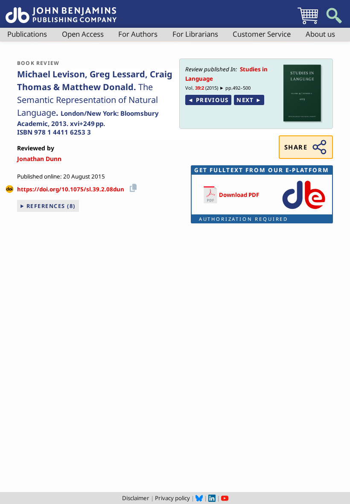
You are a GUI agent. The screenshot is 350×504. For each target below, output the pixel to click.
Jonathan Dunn (39, 159)
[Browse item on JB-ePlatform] (304, 210)
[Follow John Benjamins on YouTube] (224, 498)
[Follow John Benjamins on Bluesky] (199, 498)
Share (295, 147)
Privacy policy (172, 498)
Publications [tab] (27, 34)
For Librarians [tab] (195, 34)
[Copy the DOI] (131, 186)
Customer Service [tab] (262, 34)
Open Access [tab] (83, 34)
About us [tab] (320, 34)
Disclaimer (135, 498)
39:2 (199, 88)
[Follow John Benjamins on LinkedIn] (212, 498)
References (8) (51, 206)
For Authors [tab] (138, 34)
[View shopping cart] (308, 24)
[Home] (61, 10)
